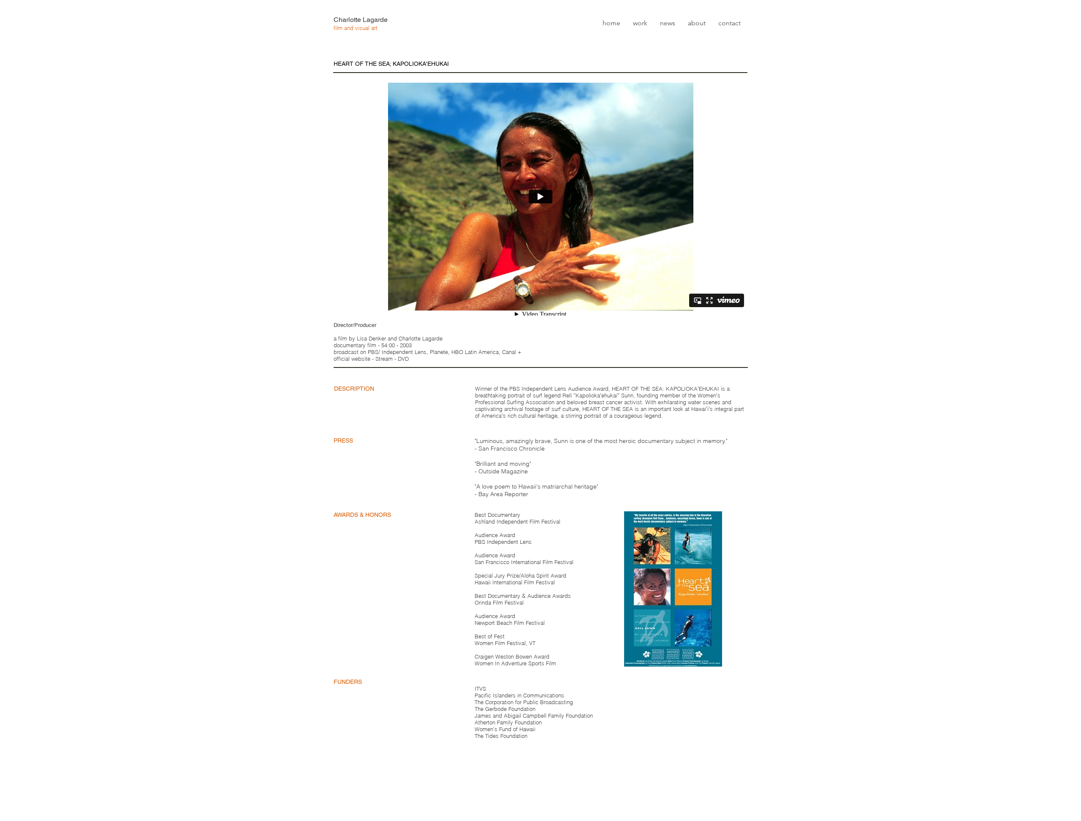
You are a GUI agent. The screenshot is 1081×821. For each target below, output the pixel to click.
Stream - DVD (392, 358)
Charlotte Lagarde (361, 20)
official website (352, 358)
